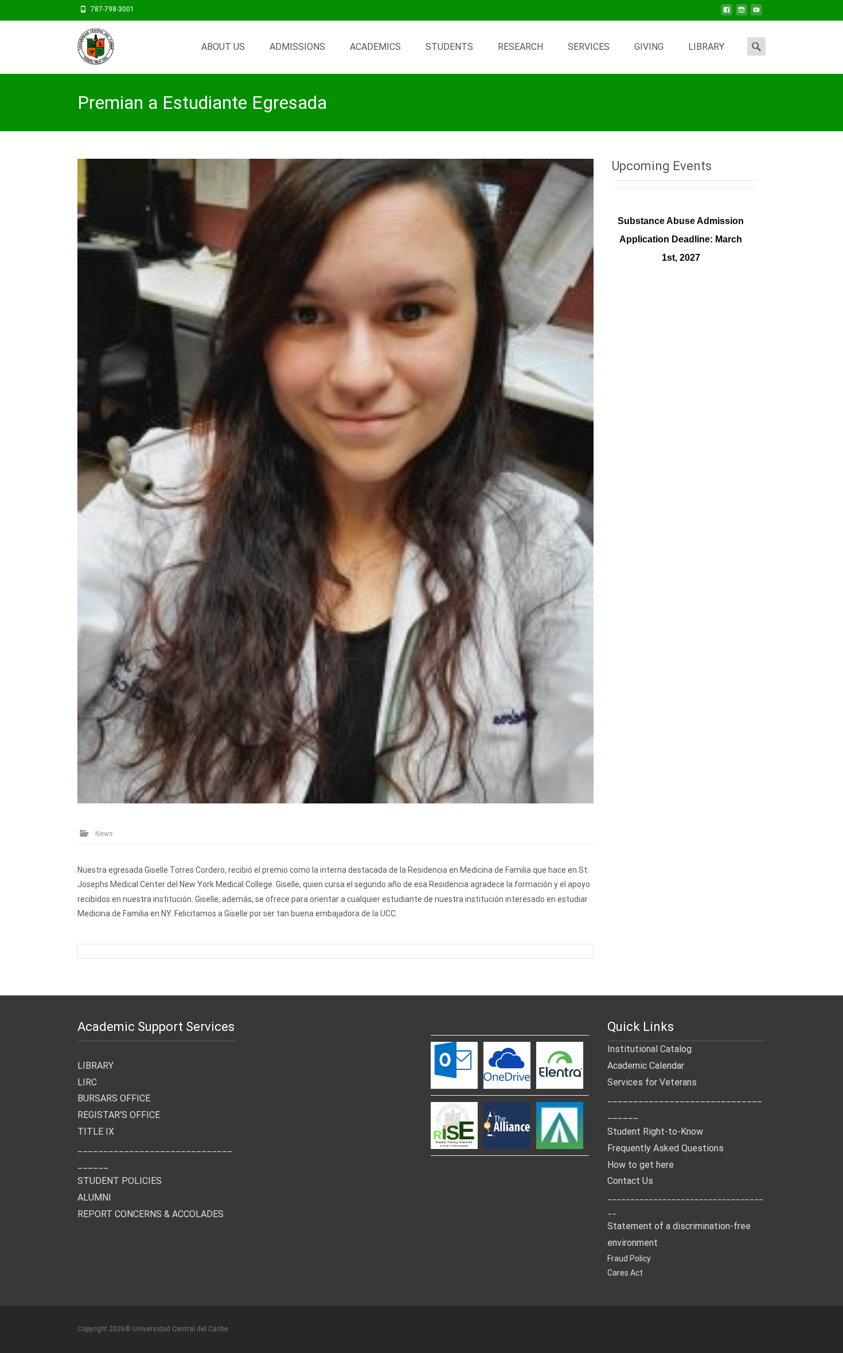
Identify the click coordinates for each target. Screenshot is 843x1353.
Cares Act (625, 1272)
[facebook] (726, 13)
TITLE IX (95, 1131)
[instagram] (741, 13)
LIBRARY (706, 46)
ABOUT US (223, 46)
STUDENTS (449, 46)
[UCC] (86, 43)
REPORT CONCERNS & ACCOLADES (150, 1214)
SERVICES (589, 46)
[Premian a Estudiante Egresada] (335, 481)
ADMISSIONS (297, 46)
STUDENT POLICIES (119, 1180)
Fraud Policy (629, 1258)
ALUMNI (94, 1197)
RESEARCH (520, 46)
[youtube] (756, 13)
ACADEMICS (375, 46)
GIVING (649, 46)
